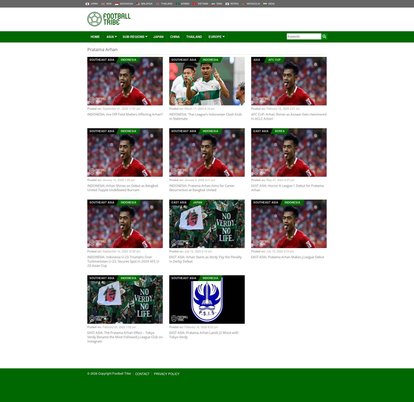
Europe (215, 36)
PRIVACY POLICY (167, 373)
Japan (158, 36)
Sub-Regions (133, 36)
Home (95, 36)
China (175, 36)
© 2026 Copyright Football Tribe (109, 373)
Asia (110, 36)
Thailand (194, 36)
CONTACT (142, 373)
